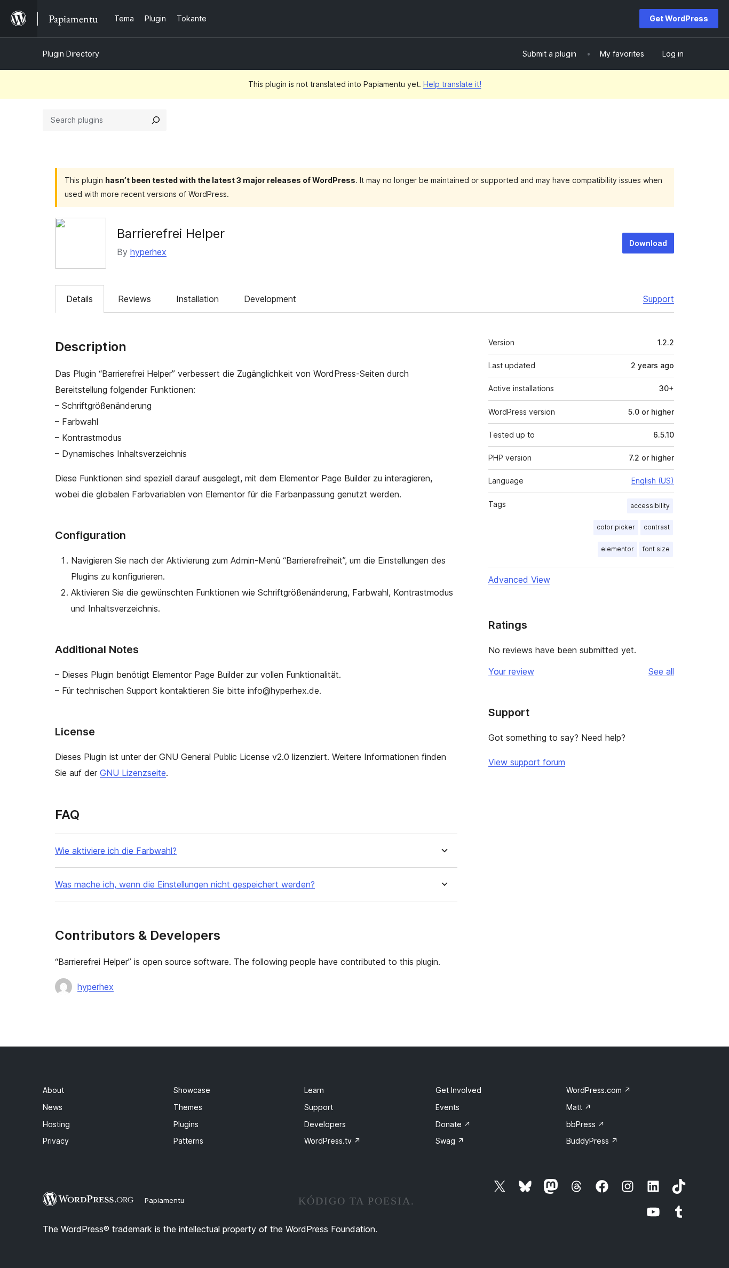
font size (656, 549)
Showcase (191, 1090)
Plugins (186, 1124)
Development (270, 299)
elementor (617, 549)
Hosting (56, 1124)
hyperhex (148, 252)
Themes (187, 1107)
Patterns (188, 1140)
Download (648, 243)
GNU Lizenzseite (133, 772)
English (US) (652, 480)
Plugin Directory (71, 53)
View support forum (526, 762)
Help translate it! (452, 84)
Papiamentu (164, 1200)
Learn (314, 1090)
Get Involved (458, 1090)
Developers (325, 1124)
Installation (197, 299)
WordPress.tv (332, 1140)
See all (661, 671)
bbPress (585, 1124)
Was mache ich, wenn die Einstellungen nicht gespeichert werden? (185, 884)
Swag (449, 1140)
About (53, 1090)
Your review (511, 671)
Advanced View (519, 579)
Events (447, 1107)
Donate (453, 1124)
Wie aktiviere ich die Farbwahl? (116, 851)
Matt (578, 1107)
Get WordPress (678, 18)
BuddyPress (592, 1140)
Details (79, 299)
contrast (657, 527)
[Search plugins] (156, 120)
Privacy (56, 1140)
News (52, 1107)
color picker (616, 527)
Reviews (134, 299)
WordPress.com (598, 1090)
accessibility (650, 506)
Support (658, 299)
